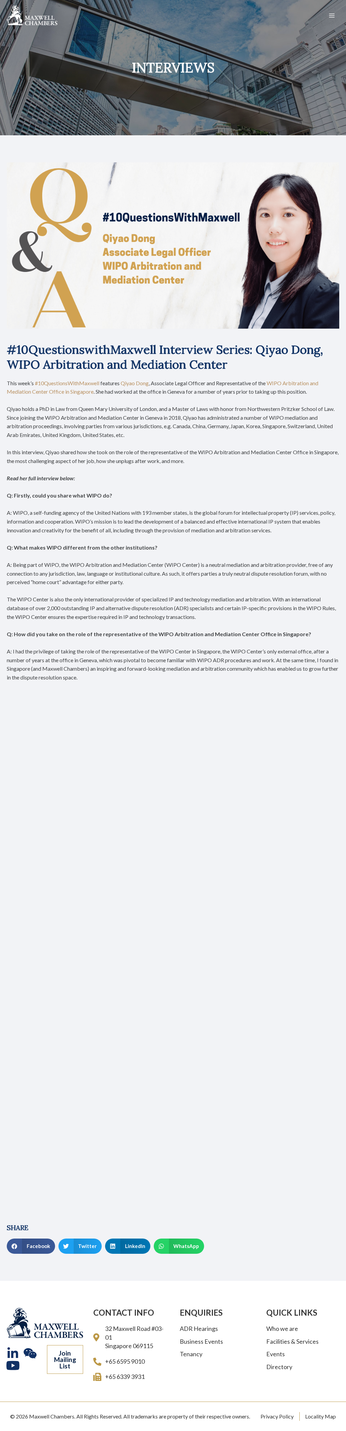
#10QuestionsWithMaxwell (67, 383)
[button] (65, 1359)
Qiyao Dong (135, 383)
